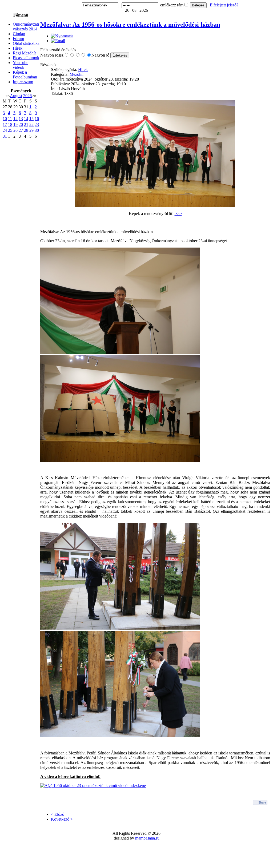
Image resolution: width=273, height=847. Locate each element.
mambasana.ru (147, 838)
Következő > (62, 819)
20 (21, 124)
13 (21, 118)
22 (31, 124)
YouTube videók (20, 65)
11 (10, 118)
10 (5, 118)
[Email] (58, 40)
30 (37, 130)
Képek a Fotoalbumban (25, 74)
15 (31, 118)
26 (15, 130)
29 (31, 130)
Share (262, 802)
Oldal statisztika (26, 43)
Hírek (17, 48)
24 (5, 130)
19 (15, 124)
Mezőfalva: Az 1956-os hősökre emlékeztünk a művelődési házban (130, 24)
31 (5, 136)
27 (21, 130)
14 (26, 118)
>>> (178, 213)
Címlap (19, 33)
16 (37, 118)
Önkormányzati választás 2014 (26, 26)
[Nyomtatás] (62, 36)
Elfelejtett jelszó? (224, 5)
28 (26, 130)
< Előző (57, 814)
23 (37, 124)
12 (15, 118)
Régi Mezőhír (24, 53)
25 (10, 130)
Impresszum (23, 81)
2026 (27, 95)
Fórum (18, 38)
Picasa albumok (26, 57)
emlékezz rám (171, 5)
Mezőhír (77, 74)
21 (26, 124)
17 (5, 124)
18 (10, 124)
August (16, 95)
